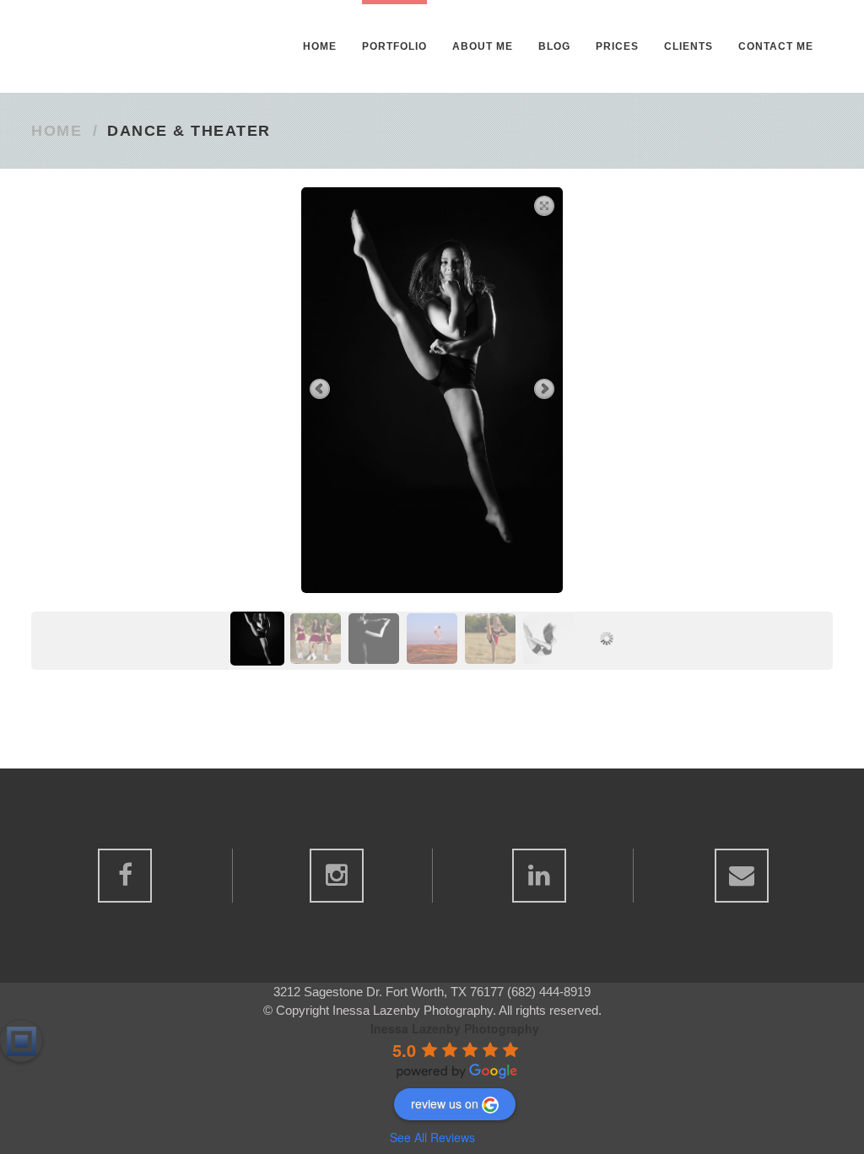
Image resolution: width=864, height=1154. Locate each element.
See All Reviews (432, 1137)
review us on (444, 1103)
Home (56, 130)
